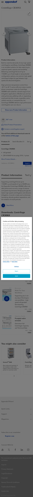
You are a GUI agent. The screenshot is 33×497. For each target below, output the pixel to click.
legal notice (14, 261)
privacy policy (6, 261)
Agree (16, 276)
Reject (16, 271)
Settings (16, 266)
